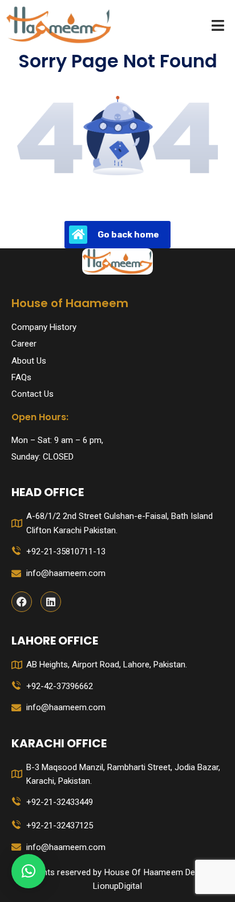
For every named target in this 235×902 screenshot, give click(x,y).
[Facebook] (21, 601)
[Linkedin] (50, 601)
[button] (28, 871)
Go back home (128, 234)
